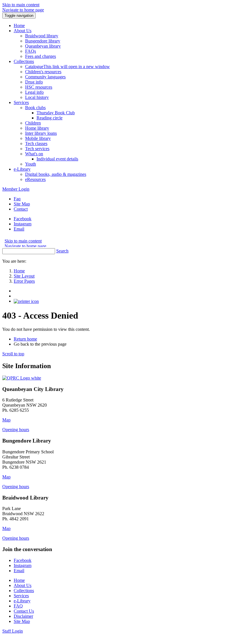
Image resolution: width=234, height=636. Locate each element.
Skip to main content (20, 4)
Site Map (22, 203)
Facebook (22, 218)
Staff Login (12, 631)
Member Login (15, 189)
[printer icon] (26, 301)
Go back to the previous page (40, 344)
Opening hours (15, 429)
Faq (17, 198)
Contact (21, 209)
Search (62, 250)
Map (6, 419)
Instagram (22, 223)
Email (19, 229)
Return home (25, 339)
